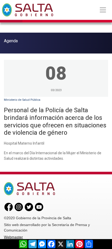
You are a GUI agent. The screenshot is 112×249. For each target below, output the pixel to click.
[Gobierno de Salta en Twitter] (29, 207)
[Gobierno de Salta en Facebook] (8, 207)
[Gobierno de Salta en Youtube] (39, 207)
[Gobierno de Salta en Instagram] (19, 207)
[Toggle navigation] (103, 10)
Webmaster (13, 237)
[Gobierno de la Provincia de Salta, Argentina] (27, 10)
